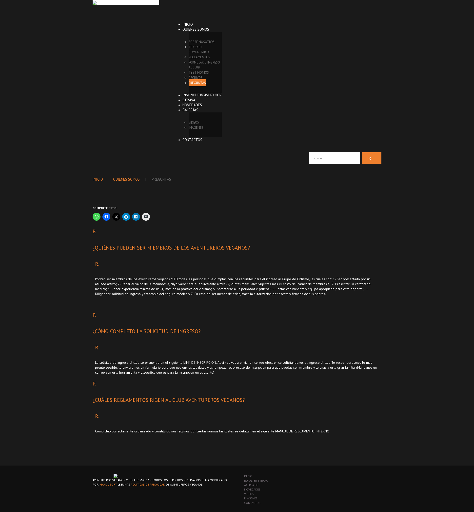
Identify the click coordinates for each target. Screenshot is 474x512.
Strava (188, 100)
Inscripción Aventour (202, 95)
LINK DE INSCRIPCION (199, 362)
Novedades (192, 105)
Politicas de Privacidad (148, 484)
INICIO (248, 476)
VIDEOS (194, 122)
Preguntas (197, 83)
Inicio (187, 24)
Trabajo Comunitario (199, 49)
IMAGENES (196, 128)
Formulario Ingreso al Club (204, 64)
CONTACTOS (252, 503)
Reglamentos (199, 57)
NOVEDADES (252, 489)
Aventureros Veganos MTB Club (116, 480)
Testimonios (199, 72)
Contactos (192, 139)
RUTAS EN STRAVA (256, 480)
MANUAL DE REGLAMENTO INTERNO (302, 431)
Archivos (195, 78)
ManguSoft (108, 484)
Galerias (190, 109)
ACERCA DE (251, 485)
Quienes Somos (195, 29)
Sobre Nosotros (202, 42)
